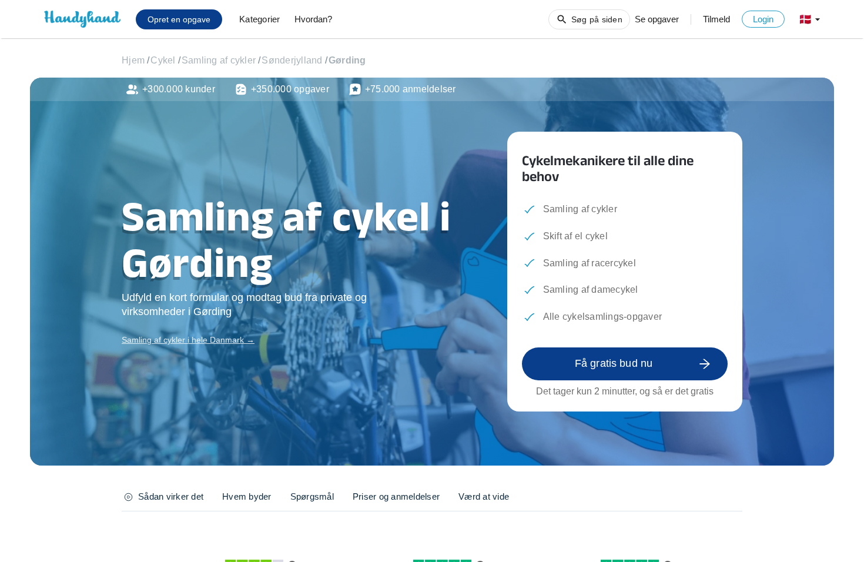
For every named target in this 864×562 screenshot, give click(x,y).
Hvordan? (313, 19)
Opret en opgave (179, 19)
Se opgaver (657, 19)
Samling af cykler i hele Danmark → (188, 339)
